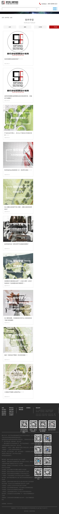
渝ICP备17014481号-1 (42, 508)
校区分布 (4, 414)
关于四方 (4, 409)
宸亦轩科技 (32, 511)
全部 (10, 27)
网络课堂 (4, 413)
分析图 (40, 27)
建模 (25, 27)
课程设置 (21, 409)
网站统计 (2, 513)
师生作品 (11, 407)
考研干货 (11, 411)
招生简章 (21, 407)
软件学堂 (11, 413)
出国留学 (11, 414)
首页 (3, 17)
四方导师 (11, 409)
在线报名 (28, 407)
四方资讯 (4, 411)
